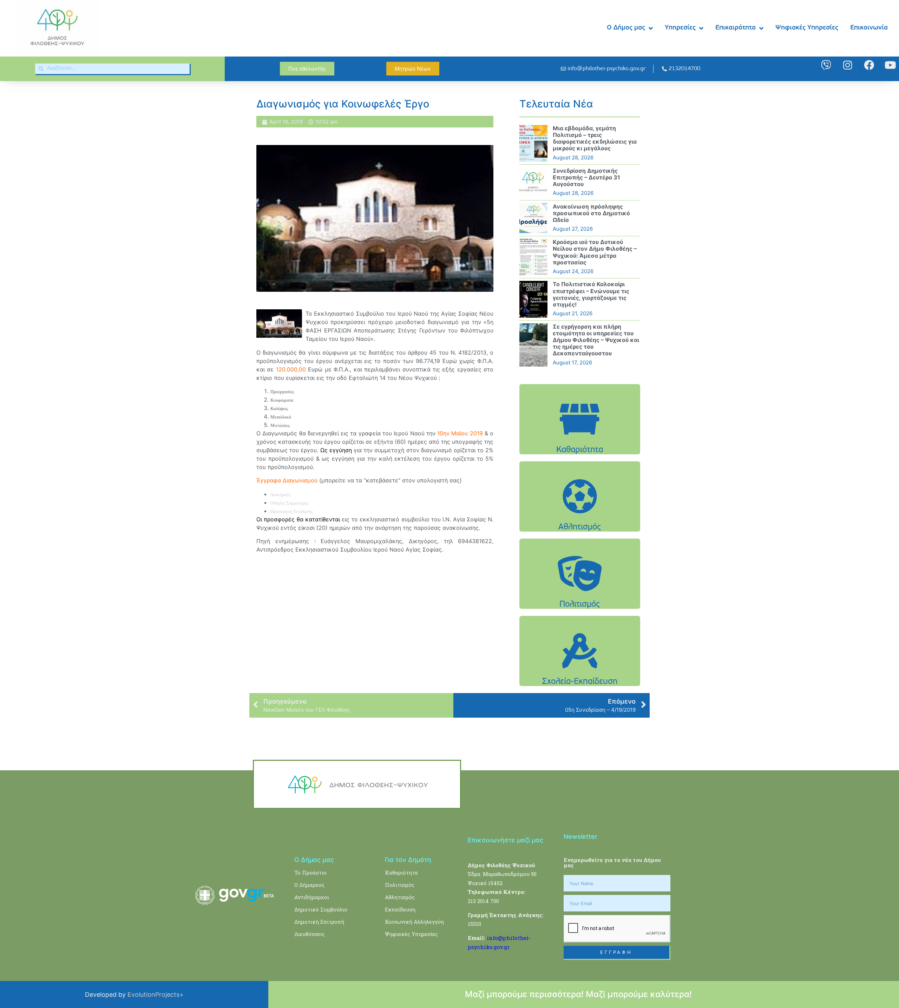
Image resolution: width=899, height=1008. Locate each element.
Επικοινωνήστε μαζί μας (505, 840)
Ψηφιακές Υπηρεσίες (806, 28)
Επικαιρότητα (735, 28)
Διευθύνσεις (309, 933)
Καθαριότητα (401, 872)
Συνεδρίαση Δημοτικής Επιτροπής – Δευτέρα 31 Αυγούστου (586, 177)
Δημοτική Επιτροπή (319, 921)
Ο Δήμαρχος (309, 884)
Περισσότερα (580, 437)
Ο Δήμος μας (626, 28)
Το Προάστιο (310, 872)
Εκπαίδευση (400, 909)
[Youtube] (890, 65)
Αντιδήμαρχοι (311, 897)
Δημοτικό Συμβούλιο (320, 909)
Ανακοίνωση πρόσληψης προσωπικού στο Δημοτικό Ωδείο (591, 213)
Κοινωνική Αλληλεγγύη (414, 921)
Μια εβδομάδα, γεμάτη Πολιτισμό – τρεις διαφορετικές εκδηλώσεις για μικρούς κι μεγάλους (595, 138)
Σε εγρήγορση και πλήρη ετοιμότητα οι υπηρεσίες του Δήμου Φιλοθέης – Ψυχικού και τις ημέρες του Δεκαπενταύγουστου (596, 340)
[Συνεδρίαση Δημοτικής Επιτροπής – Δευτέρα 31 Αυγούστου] (533, 182)
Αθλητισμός (400, 897)
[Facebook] (869, 65)
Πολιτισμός (399, 884)
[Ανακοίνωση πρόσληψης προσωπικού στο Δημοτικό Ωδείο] (533, 218)
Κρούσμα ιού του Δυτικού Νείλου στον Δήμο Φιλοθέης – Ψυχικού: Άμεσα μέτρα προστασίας (595, 252)
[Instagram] (847, 65)
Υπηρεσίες (680, 28)
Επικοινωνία (869, 28)
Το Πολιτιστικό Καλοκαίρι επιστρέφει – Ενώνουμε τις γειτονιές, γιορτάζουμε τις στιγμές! (591, 294)
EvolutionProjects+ (155, 994)
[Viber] (826, 65)
